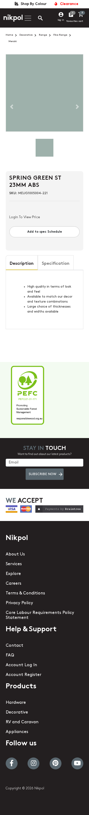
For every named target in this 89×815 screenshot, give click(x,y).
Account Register (23, 675)
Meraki (13, 41)
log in (61, 20)
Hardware (16, 703)
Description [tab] (22, 264)
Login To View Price (24, 217)
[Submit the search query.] (36, 18)
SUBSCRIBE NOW (42, 474)
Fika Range (60, 35)
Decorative (26, 35)
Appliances (17, 732)
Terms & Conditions (25, 593)
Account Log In (21, 665)
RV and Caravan (22, 722)
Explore (13, 574)
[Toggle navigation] (27, 18)
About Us (15, 554)
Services (14, 564)
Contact (14, 646)
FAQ (10, 655)
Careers (13, 584)
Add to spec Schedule (44, 231)
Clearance (68, 4)
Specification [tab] (56, 264)
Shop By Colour (33, 4)
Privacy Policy (19, 603)
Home (9, 35)
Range (43, 35)
